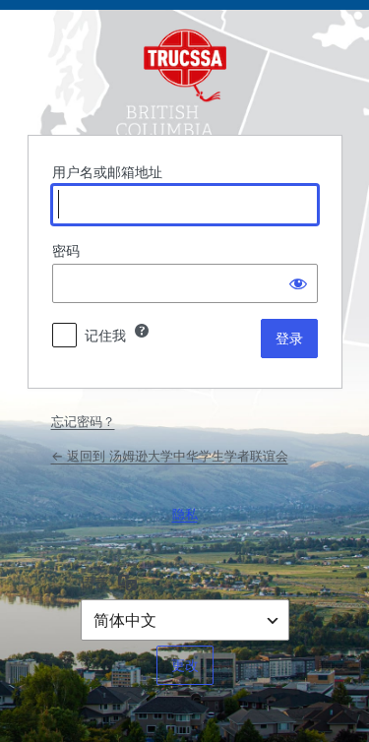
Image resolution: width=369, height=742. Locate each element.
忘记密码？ (83, 421)
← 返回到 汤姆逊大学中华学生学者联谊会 (169, 456)
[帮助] (142, 330)
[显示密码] (298, 283)
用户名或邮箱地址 (107, 171)
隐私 (185, 514)
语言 (94, 582)
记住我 (105, 335)
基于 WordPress (185, 70)
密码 (66, 250)
